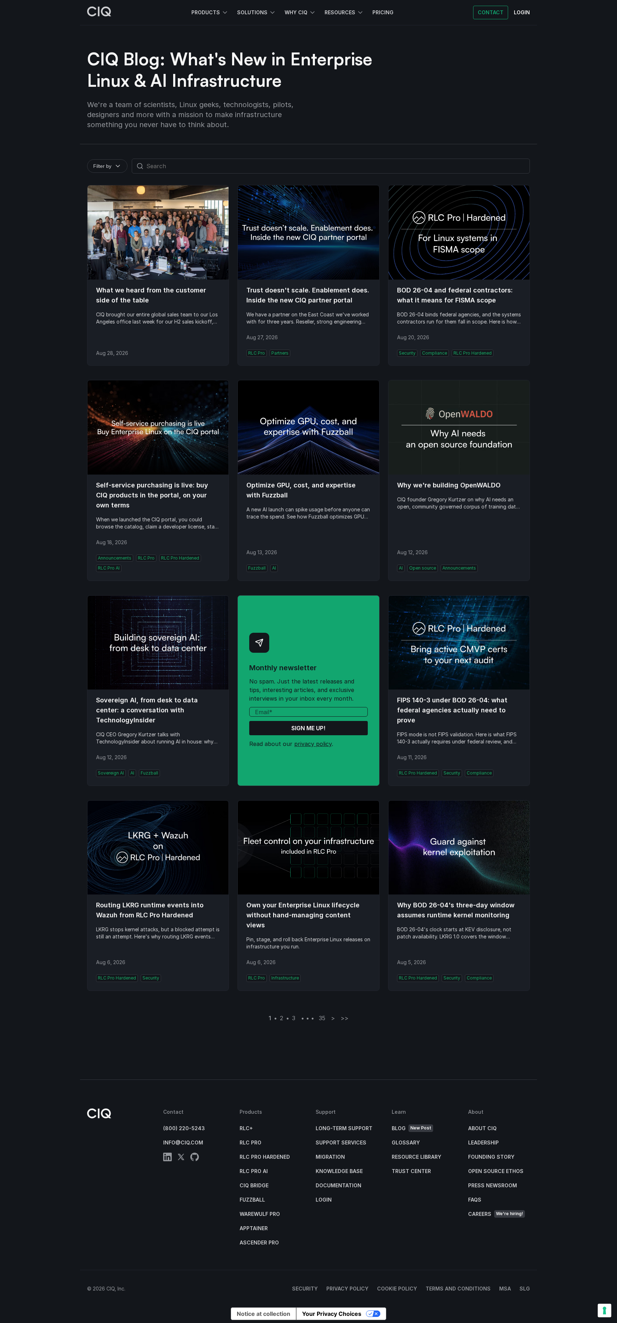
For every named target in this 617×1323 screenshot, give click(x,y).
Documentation (338, 1185)
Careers (495, 1214)
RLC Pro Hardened (265, 1157)
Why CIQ (296, 12)
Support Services (341, 1142)
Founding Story (491, 1157)
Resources (340, 12)
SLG (525, 1289)
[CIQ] (99, 12)
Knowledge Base (339, 1171)
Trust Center (411, 1171)
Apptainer (254, 1228)
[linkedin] (167, 1158)
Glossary (406, 1142)
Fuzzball (252, 1200)
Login (324, 1200)
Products (205, 12)
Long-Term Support (344, 1128)
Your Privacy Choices (331, 1313)
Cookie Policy (397, 1289)
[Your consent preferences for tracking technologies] (604, 1310)
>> (344, 1018)
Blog (411, 1128)
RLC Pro (250, 1142)
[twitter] (181, 1158)
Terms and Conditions (458, 1289)
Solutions (252, 12)
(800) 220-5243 (184, 1128)
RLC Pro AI (254, 1171)
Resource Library (416, 1157)
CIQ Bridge (254, 1185)
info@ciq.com (183, 1142)
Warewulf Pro (260, 1214)
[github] (194, 1158)
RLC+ (246, 1128)
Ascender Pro (259, 1242)
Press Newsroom (492, 1185)
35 (322, 1018)
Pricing (382, 12)
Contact (490, 12)
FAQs (474, 1200)
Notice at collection (263, 1313)
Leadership (483, 1142)
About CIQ (482, 1128)
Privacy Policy (347, 1289)
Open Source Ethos (495, 1171)
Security (305, 1289)
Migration (330, 1157)
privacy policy (313, 743)
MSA (505, 1289)
